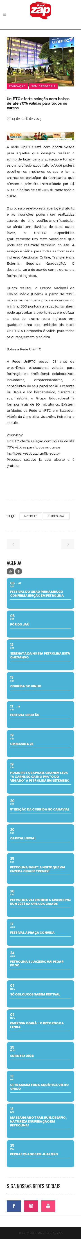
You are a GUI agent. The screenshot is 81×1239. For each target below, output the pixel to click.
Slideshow (56, 516)
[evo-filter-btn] (10, 571)
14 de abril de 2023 (26, 118)
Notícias (30, 516)
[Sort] (18, 571)
